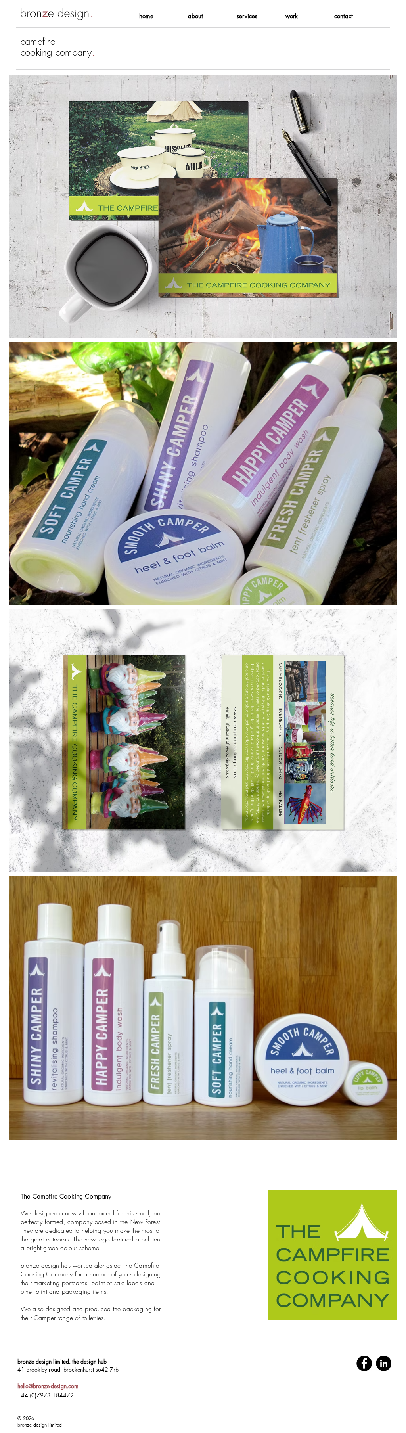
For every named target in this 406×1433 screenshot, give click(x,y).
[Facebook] (364, 1363)
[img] (203, 206)
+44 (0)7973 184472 (45, 1395)
